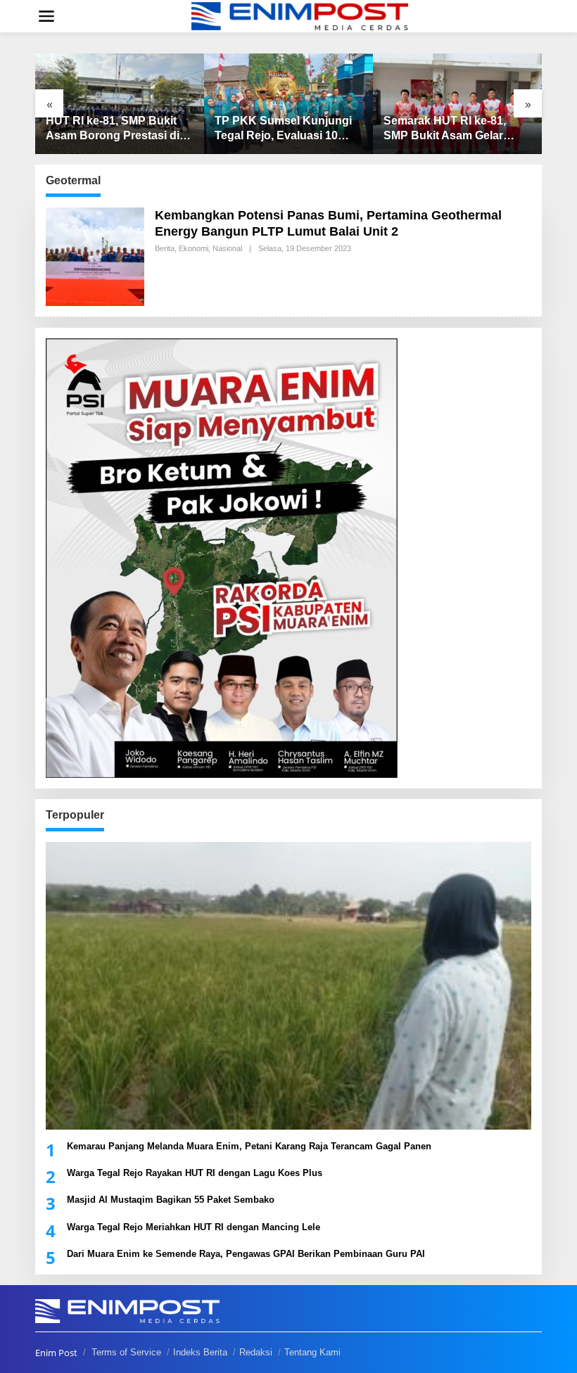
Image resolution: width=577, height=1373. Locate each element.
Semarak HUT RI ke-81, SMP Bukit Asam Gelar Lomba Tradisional (444, 129)
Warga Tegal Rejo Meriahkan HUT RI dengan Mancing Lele (193, 1227)
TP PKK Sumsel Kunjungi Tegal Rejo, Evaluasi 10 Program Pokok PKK (283, 129)
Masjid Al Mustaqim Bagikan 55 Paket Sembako (170, 1199)
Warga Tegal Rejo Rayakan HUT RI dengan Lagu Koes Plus (194, 1173)
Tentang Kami (312, 1352)
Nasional (227, 248)
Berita (165, 248)
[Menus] (46, 16)
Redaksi (255, 1352)
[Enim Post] (299, 15)
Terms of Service (126, 1352)
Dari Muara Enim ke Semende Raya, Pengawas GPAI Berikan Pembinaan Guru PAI (246, 1254)
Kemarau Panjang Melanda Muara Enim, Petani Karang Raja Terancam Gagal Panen (249, 1146)
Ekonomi (193, 248)
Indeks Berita (200, 1352)
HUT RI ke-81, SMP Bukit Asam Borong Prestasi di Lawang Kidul (112, 129)
